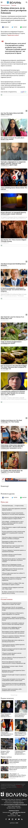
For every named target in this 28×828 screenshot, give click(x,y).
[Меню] (1, 2)
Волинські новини (5, 5)
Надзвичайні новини (13, 35)
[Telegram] (16, 819)
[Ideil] (14, 822)
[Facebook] (6, 819)
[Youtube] (19, 819)
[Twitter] (9, 819)
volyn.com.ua (19, 785)
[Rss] (22, 819)
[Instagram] (12, 819)
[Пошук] (26, 2)
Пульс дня (13, 5)
